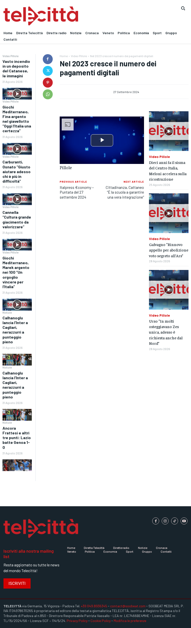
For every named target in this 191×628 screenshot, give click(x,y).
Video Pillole (10, 56)
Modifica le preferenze (130, 621)
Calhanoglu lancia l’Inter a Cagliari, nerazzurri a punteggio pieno (15, 329)
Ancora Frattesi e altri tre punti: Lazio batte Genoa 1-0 (16, 438)
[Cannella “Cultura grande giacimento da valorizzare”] (17, 245)
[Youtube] (184, 520)
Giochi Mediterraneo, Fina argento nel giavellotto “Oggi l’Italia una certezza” (16, 119)
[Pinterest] (48, 83)
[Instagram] (165, 520)
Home (64, 56)
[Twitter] (48, 71)
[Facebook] (48, 59)
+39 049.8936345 (94, 606)
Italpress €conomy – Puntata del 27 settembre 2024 (77, 192)
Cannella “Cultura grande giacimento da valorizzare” (16, 219)
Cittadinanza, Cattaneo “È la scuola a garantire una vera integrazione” (125, 192)
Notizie (7, 312)
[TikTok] (174, 520)
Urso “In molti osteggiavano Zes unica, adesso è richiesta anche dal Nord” (166, 332)
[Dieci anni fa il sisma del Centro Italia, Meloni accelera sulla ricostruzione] (169, 131)
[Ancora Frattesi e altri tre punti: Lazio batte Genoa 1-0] (17, 465)
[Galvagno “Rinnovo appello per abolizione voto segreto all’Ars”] (169, 213)
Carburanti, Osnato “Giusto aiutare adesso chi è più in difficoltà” (16, 171)
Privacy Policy (77, 621)
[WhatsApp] (48, 94)
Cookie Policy (101, 621)
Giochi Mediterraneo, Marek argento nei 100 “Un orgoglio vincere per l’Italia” (15, 272)
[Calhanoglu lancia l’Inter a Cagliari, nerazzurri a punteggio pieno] (17, 360)
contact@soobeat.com (127, 606)
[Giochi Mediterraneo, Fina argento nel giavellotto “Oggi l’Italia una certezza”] (17, 149)
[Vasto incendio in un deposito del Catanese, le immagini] (17, 94)
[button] (183, 8)
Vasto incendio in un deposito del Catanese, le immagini (16, 68)
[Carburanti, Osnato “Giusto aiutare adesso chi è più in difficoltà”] (17, 199)
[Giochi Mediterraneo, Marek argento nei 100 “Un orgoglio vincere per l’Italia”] (17, 304)
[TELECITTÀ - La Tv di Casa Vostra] (71, 16)
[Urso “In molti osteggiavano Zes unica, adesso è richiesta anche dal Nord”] (169, 290)
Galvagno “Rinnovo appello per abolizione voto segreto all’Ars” (168, 250)
